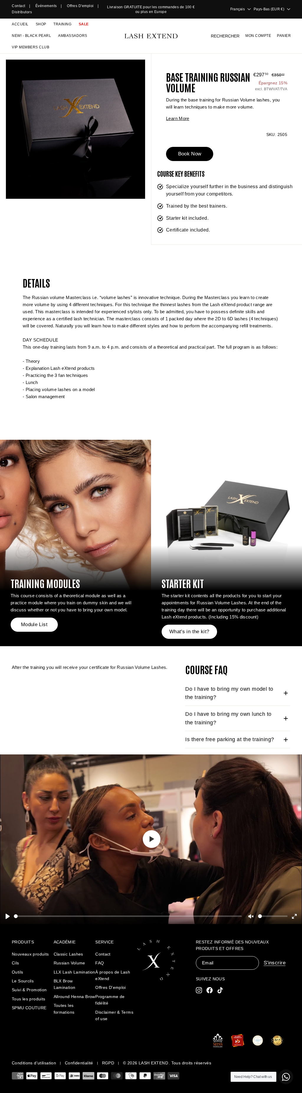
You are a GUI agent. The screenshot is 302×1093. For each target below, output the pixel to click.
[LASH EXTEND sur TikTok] (220, 990)
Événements (46, 6)
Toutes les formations (64, 1008)
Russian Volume (69, 963)
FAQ (99, 963)
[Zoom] (75, 129)
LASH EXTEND (153, 1063)
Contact (18, 6)
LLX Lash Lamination (74, 972)
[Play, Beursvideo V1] (151, 839)
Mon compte (258, 36)
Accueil (20, 24)
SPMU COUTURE (29, 1007)
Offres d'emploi (80, 6)
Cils (15, 963)
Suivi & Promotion (29, 989)
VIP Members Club (30, 47)
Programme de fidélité (110, 999)
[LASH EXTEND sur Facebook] (209, 990)
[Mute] (251, 916)
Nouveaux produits (30, 954)
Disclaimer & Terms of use (114, 1015)
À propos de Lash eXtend (112, 975)
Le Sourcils (23, 981)
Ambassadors (72, 36)
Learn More (177, 118)
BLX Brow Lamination (65, 984)
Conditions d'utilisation (34, 1063)
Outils (17, 972)
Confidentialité (79, 1063)
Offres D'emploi (110, 987)
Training (62, 24)
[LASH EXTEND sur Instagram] (199, 990)
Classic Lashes (68, 954)
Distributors (22, 12)
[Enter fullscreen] (294, 916)
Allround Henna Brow (74, 996)
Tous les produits (28, 999)
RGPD (108, 1063)
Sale (84, 24)
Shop (41, 24)
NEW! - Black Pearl (31, 36)
